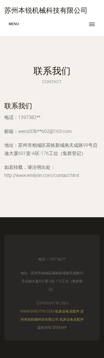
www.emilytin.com (37, 311)
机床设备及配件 (67, 311)
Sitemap (59, 328)
